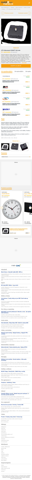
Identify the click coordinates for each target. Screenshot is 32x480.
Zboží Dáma (3, 431)
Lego (2, 451)
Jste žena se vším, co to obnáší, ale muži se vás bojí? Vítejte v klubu (13, 317)
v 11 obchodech (5, 223)
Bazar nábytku (3, 460)
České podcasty (4, 466)
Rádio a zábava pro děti (5, 468)
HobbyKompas (4, 435)
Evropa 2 (2, 471)
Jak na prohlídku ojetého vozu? (7, 434)
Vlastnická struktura (18, 478)
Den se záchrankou (4, 421)
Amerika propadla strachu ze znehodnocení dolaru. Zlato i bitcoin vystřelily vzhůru (16, 351)
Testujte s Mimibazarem (5, 446)
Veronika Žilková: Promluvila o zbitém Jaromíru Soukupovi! (11, 418)
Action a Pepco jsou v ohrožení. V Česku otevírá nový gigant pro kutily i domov (15, 306)
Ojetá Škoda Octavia (5, 440)
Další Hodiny (4, 192)
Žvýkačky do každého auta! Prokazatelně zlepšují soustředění (12, 324)
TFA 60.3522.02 (5, 193)
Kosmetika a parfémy (5, 454)
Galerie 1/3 (16, 47)
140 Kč (27, 115)
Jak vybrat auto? (4, 441)
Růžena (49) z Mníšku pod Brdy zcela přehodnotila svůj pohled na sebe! (14, 316)
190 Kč (27, 81)
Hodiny (3, 9)
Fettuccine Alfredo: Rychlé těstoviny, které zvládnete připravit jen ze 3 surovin (15, 362)
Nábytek (12, 7)
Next (30, 207)
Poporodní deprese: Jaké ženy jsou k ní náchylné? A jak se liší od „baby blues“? (15, 398)
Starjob (2, 465)
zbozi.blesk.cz (3, 432)
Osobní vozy (3, 429)
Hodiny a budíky (27, 7)
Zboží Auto (3, 438)
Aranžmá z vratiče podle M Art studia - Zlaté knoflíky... (11, 314)
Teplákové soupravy (5, 455)
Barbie (2, 449)
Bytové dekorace (19, 7)
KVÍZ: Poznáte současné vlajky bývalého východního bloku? (12, 373)
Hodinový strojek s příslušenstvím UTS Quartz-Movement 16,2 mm (10, 81)
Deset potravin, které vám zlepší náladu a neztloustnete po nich (12, 396)
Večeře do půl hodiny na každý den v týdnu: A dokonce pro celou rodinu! (14, 366)
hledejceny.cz (3, 426)
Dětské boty (3, 457)
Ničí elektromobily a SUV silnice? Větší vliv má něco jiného (11, 326)
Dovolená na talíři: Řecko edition (7, 388)
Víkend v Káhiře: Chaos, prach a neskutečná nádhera (11, 377)
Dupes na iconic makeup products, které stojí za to (10, 387)
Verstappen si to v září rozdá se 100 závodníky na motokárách (12, 327)
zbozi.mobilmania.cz (5, 7)
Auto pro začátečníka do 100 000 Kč (7, 437)
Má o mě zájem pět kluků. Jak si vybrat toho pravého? (11, 406)
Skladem (28, 76)
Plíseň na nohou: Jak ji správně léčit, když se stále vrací (11, 399)
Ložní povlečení (4, 458)
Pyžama (2, 452)
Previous (1, 207)
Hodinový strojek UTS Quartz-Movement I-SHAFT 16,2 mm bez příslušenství (11, 93)
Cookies (23, 477)
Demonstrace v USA (5, 420)
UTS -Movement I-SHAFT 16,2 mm (10, 50)
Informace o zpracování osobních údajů (14, 477)
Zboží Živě (3, 428)
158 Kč (27, 93)
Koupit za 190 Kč (16, 65)
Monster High (3, 448)
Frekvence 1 (3, 469)
